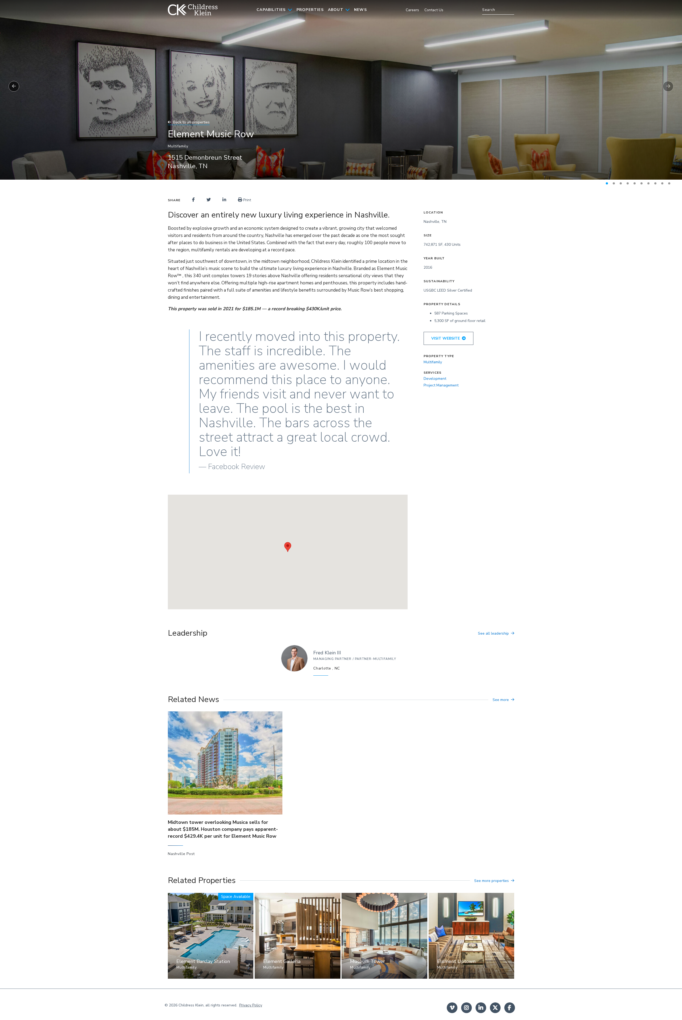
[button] (287, 547)
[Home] (193, 9)
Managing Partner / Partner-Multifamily (354, 659)
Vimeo (452, 1007)
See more (501, 699)
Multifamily (433, 362)
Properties (310, 9)
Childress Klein (191, 1005)
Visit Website (445, 338)
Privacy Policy (250, 1005)
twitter (495, 1007)
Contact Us (433, 10)
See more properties (491, 880)
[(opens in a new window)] (193, 200)
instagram (466, 1007)
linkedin (481, 1007)
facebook (509, 1007)
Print (246, 200)
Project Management (441, 385)
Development (435, 378)
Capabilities (271, 9)
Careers (412, 10)
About (335, 9)
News (360, 9)
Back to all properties (191, 122)
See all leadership (493, 633)
